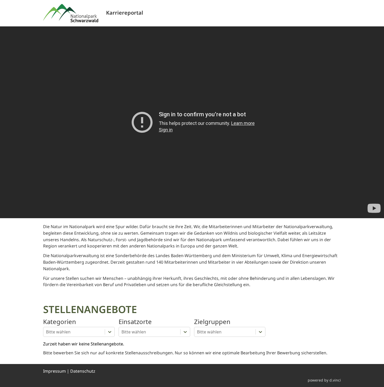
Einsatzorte (135, 322)
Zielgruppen (212, 322)
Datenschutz (82, 371)
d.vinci (335, 380)
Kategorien (59, 322)
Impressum (54, 371)
